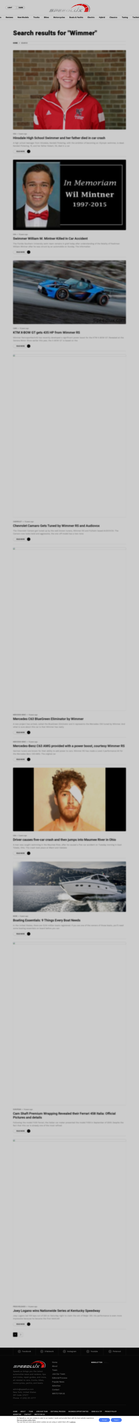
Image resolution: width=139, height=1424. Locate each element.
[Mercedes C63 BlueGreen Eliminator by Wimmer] (69, 628)
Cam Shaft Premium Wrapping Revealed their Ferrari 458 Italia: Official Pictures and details (64, 1115)
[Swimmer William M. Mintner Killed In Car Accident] (69, 195)
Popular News (58, 1381)
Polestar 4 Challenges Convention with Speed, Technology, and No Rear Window (18, 37)
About (54, 1366)
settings (72, 1422)
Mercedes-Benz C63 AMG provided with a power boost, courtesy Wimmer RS (69, 746)
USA (14, 134)
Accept (104, 1420)
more (15, 916)
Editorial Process (59, 1378)
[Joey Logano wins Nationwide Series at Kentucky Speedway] (69, 1220)
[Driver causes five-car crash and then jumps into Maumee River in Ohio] (69, 799)
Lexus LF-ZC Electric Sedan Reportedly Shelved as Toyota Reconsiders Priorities (52, 37)
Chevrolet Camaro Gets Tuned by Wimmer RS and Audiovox (56, 525)
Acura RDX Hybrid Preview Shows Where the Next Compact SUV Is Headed (118, 36)
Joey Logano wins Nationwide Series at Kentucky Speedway (56, 1310)
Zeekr (73, 30)
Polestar (9, 30)
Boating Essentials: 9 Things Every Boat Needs (46, 920)
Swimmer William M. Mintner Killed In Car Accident (50, 238)
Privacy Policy (111, 1411)
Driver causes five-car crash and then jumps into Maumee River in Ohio (64, 839)
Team (54, 1370)
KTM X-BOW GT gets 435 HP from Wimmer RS (46, 332)
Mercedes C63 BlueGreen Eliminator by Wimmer (48, 719)
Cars (15, 328)
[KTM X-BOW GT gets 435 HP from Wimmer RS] (69, 292)
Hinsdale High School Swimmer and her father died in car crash (59, 138)
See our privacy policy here (26, 1420)
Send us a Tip (96, 1411)
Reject (116, 1420)
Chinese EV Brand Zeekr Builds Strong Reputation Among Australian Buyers (85, 36)
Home (54, 1362)
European (17, 1109)
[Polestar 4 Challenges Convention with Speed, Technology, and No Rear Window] (20, 16)
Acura (106, 30)
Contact (55, 1389)
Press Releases (19, 1306)
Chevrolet (17, 522)
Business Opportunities (78, 1411)
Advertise (56, 1385)
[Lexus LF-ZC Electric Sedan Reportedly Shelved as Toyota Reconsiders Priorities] (53, 16)
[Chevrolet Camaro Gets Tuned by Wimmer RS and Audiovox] (69, 435)
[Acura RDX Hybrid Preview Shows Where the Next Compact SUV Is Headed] (119, 16)
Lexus (40, 30)
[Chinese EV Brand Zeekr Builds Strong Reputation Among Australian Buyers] (86, 16)
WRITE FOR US (58, 1393)
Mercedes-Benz (19, 715)
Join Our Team (58, 1374)
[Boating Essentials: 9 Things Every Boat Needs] (69, 887)
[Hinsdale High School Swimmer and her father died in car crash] (69, 89)
